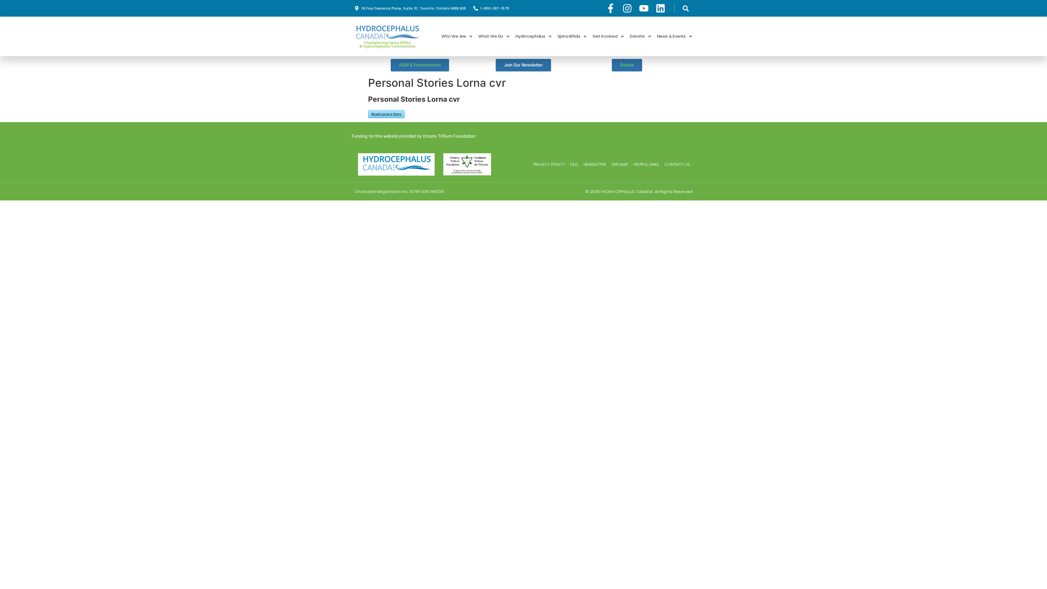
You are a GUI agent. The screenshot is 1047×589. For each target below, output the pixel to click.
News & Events (671, 36)
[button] (685, 8)
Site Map (620, 164)
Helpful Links (646, 164)
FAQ (574, 164)
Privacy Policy (549, 164)
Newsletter (594, 164)
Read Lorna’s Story (386, 114)
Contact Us (677, 164)
